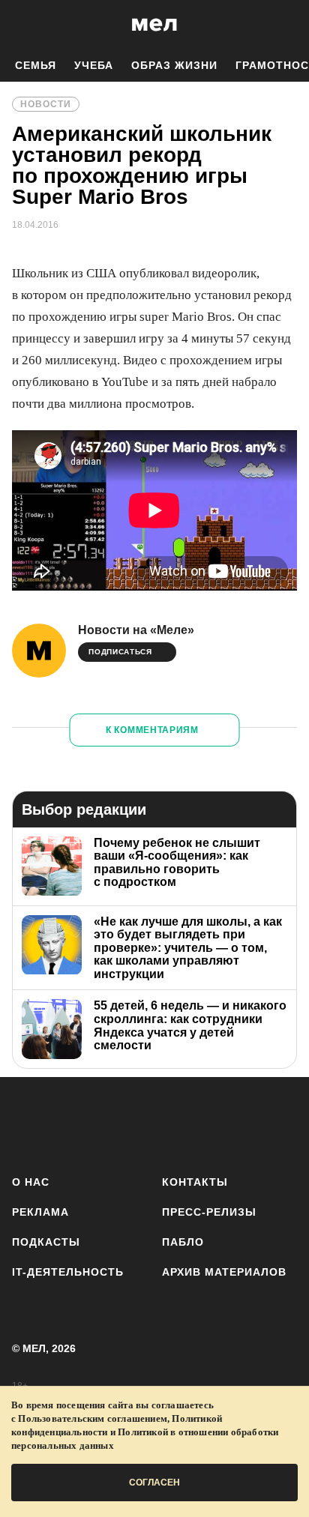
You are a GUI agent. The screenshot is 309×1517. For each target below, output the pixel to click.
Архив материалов (224, 1272)
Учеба (93, 65)
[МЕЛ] (154, 24)
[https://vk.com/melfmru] (112, 1123)
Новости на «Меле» (136, 630)
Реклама (40, 1212)
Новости (45, 104)
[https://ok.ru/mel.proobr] (239, 1123)
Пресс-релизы (209, 1212)
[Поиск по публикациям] (23, 25)
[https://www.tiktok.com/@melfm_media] (155, 1123)
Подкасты (46, 1242)
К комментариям (152, 730)
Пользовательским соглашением (92, 1418)
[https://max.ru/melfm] (281, 1123)
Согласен (154, 1482)
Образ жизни (174, 65)
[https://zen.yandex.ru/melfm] (70, 1123)
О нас (31, 1182)
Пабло (183, 1242)
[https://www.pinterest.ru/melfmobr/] (197, 1123)
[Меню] (287, 25)
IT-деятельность (68, 1272)
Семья (35, 65)
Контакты (195, 1182)
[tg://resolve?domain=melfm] (28, 1123)
